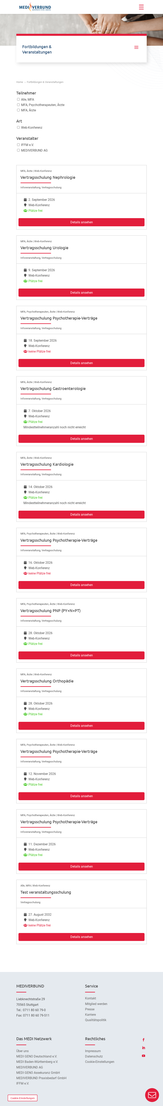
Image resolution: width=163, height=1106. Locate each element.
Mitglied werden (96, 1004)
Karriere (90, 1015)
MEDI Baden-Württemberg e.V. (37, 1062)
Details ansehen (81, 222)
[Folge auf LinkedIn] (143, 1048)
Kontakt (90, 998)
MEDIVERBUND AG (34, 150)
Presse (89, 1009)
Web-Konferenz (31, 127)
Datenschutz (94, 1056)
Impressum (93, 1051)
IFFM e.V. (27, 145)
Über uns (22, 1051)
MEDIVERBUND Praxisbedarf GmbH (41, 1078)
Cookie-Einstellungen (23, 1097)
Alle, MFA (27, 99)
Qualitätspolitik (95, 1020)
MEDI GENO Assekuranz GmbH (38, 1073)
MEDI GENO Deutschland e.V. (36, 1056)
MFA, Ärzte (28, 110)
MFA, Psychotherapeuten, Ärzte (42, 105)
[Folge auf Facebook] (143, 1040)
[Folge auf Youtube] (143, 1056)
